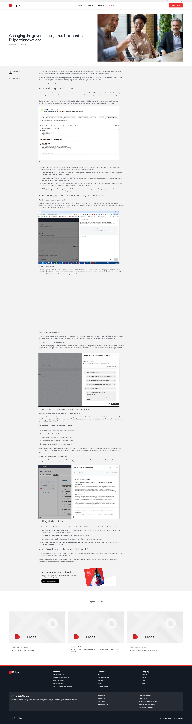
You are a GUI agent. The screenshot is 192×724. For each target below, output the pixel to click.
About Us (144, 674)
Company (169, 1)
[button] (81, 5)
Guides (100, 683)
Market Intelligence (58, 683)
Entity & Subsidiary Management (62, 686)
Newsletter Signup (103, 686)
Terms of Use (101, 698)
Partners (144, 683)
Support (176, 1)
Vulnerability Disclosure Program (148, 701)
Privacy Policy (101, 695)
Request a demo (176, 5)
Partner (163, 1)
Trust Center (143, 698)
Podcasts (100, 680)
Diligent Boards (62, 73)
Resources (11, 31)
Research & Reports (103, 677)
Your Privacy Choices (145, 695)
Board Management (58, 674)
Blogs (17, 31)
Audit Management (58, 680)
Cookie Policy (101, 701)
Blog (99, 674)
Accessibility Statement (146, 707)
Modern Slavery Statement (147, 704)
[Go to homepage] (14, 672)
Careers (144, 677)
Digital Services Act (103, 704)
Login (181, 1)
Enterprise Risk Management (61, 677)
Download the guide (49, 581)
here (103, 542)
